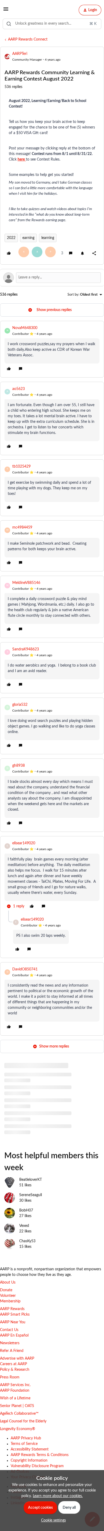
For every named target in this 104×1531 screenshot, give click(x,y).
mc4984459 (22, 527)
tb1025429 (21, 466)
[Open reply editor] (52, 277)
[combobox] (52, 24)
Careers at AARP (13, 1364)
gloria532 (19, 705)
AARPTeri (19, 54)
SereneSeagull (30, 1195)
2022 (11, 238)
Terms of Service (24, 1444)
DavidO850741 (25, 969)
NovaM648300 (24, 328)
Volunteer (8, 1296)
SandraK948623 (25, 649)
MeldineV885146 (26, 583)
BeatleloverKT (30, 1180)
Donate (6, 1290)
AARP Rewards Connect (27, 39)
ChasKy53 (27, 1241)
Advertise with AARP (17, 1358)
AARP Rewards (12, 1309)
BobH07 (26, 1210)
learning (47, 238)
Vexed (24, 1226)
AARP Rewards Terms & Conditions (40, 1455)
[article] (52, 349)
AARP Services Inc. (15, 1385)
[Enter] (9, 24)
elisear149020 (23, 843)
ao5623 (18, 389)
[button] (6, 11)
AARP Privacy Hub (26, 1438)
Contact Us (9, 1330)
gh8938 (18, 765)
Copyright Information (29, 1460)
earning (28, 238)
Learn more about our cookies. (58, 1496)
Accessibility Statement (30, 1449)
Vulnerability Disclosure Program (37, 1466)
